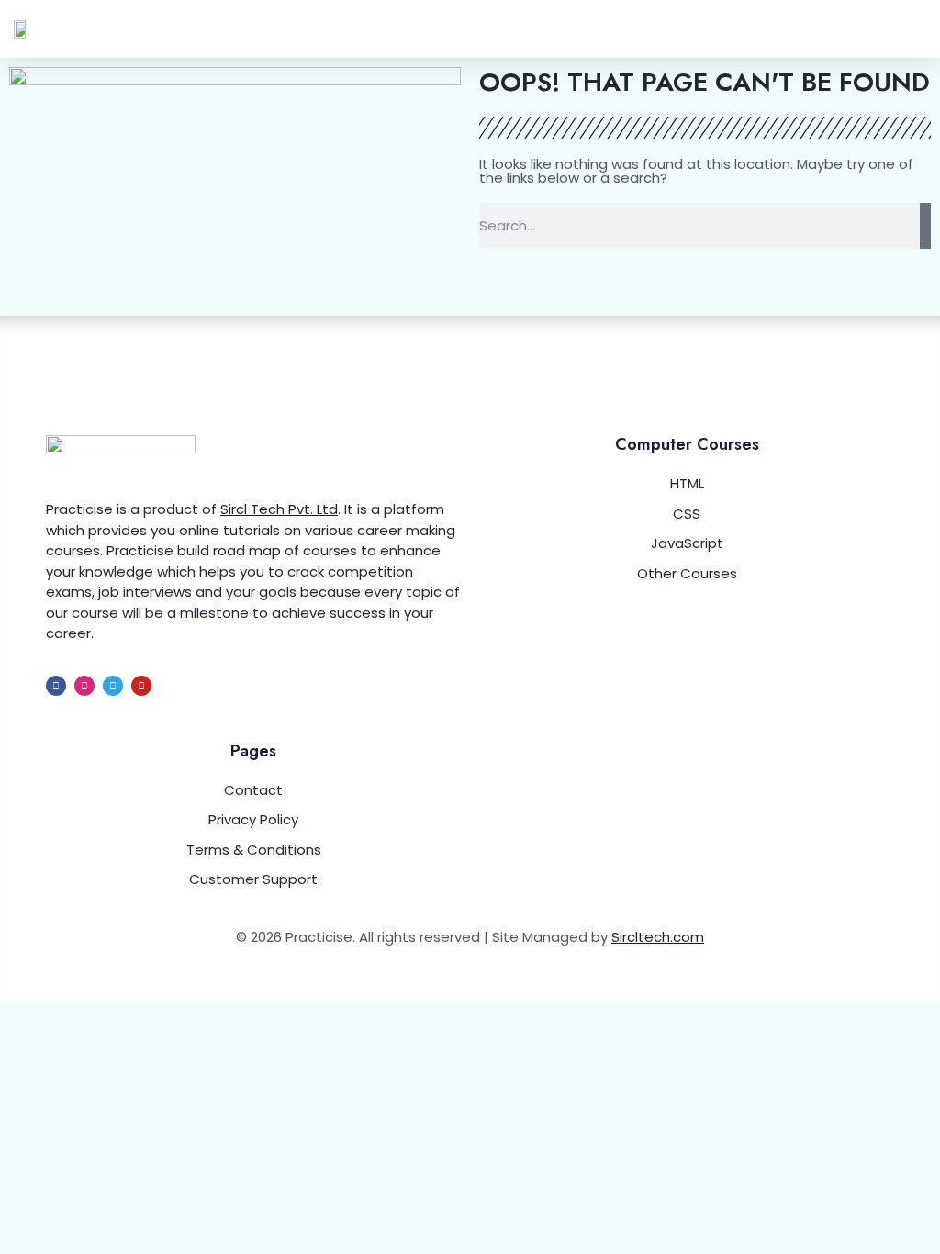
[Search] (925, 226)
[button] (913, 29)
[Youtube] (141, 686)
